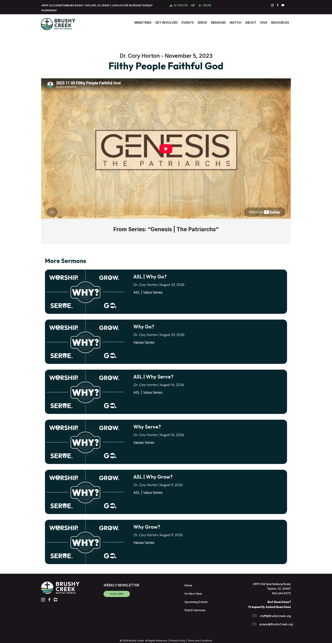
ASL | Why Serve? (153, 376)
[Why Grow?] (85, 542)
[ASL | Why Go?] (85, 292)
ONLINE (207, 5)
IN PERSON (181, 5)
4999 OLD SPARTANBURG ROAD (62, 5)
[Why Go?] (85, 342)
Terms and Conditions (199, 640)
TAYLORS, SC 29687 (97, 5)
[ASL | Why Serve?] (85, 392)
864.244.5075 (281, 593)
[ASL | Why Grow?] (85, 492)
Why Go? (143, 326)
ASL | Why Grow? (153, 477)
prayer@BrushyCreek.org (276, 624)
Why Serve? (147, 427)
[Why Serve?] (85, 442)
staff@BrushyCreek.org (275, 616)
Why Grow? (146, 527)
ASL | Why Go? (150, 276)
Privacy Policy (177, 640)
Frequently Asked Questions (269, 607)
